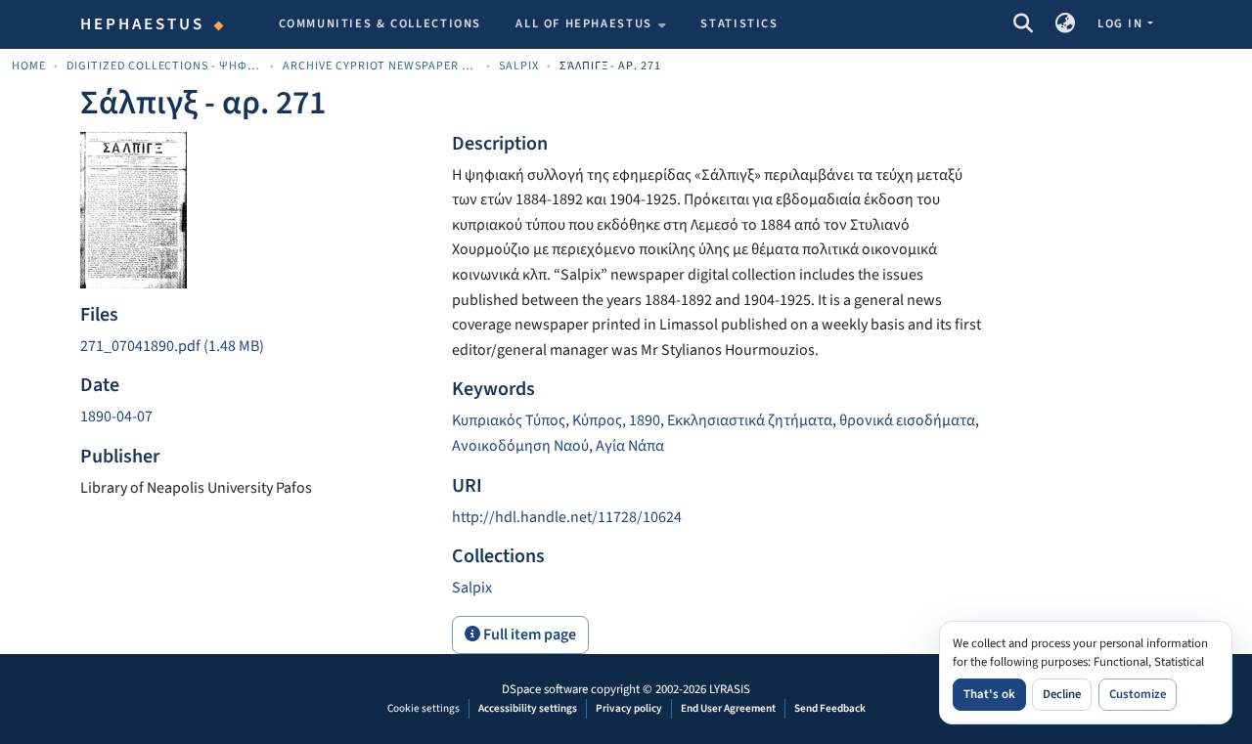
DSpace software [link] (545, 689)
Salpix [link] (519, 66)
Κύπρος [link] (597, 420)
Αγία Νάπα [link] (630, 446)
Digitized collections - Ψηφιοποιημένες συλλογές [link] (164, 66)
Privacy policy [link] (629, 708)
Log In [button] (1121, 23)
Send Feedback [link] (830, 708)
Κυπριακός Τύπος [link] (508, 420)
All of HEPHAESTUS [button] (583, 23)
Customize (1137, 694)
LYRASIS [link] (729, 689)
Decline (1062, 694)
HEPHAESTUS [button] (142, 24)
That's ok (989, 694)
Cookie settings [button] (423, 708)
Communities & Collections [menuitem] (380, 23)
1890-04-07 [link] (116, 416)
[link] (254, 347)
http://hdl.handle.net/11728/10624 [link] (567, 517)
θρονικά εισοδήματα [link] (907, 420)
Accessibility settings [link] (527, 708)
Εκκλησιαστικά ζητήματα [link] (749, 420)
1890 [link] (644, 420)
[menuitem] (590, 24)
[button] (1023, 24)
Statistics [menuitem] (739, 23)
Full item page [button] (528, 634)
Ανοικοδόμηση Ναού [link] (520, 446)
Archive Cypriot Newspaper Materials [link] (380, 66)
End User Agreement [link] (728, 708)
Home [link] (29, 66)
